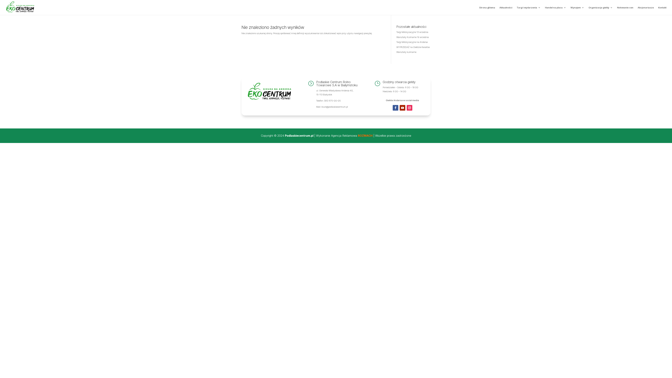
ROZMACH (365, 135)
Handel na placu (554, 7)
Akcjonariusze (646, 7)
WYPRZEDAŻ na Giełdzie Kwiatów (413, 47)
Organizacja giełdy (599, 7)
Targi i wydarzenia (527, 7)
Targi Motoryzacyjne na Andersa (412, 42)
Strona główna (487, 7)
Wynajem (575, 7)
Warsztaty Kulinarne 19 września (412, 37)
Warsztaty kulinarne (406, 52)
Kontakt (662, 7)
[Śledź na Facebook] (395, 108)
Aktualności (505, 7)
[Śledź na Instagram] (409, 108)
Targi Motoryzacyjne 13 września (412, 32)
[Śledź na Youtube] (402, 108)
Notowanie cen (625, 7)
